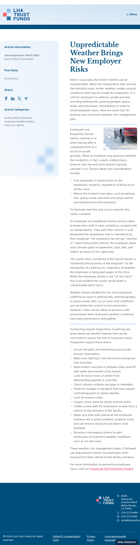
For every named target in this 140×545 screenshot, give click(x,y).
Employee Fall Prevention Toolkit (111, 469)
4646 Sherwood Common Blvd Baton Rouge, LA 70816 (129, 502)
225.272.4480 (129, 512)
